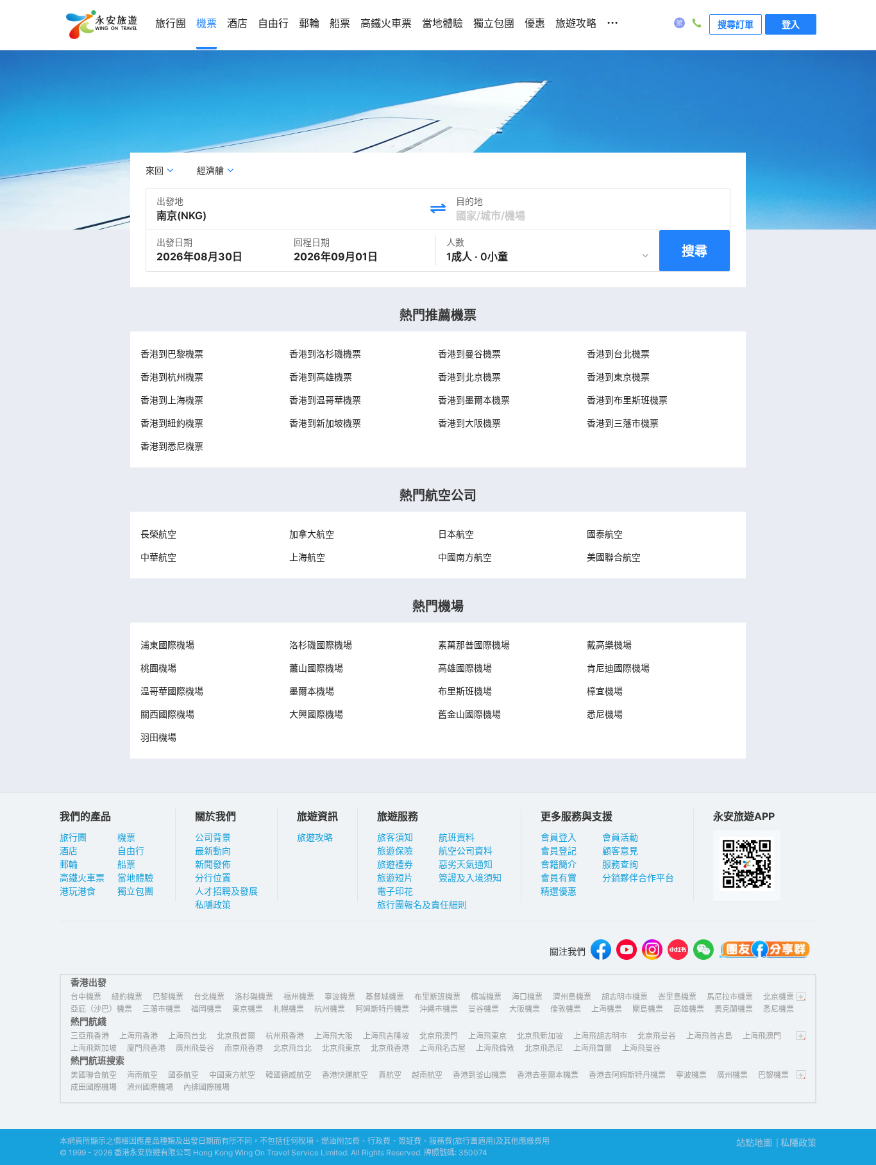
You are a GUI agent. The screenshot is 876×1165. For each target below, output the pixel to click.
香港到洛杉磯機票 (325, 353)
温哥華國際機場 (171, 690)
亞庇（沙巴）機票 (101, 1009)
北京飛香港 (390, 1048)
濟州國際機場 (150, 1087)
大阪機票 (524, 1009)
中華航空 (158, 556)
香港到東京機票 (618, 376)
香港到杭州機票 (171, 376)
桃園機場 (158, 667)
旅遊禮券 (395, 864)
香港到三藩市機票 (623, 422)
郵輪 (69, 864)
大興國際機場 (316, 713)
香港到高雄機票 (320, 376)
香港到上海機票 (171, 399)
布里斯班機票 (437, 997)
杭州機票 (329, 1009)
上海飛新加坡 (94, 1048)
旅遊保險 (395, 850)
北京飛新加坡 (540, 1036)
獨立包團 (135, 890)
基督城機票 (385, 997)
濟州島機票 (572, 997)
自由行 (130, 850)
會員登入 (559, 837)
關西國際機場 (167, 713)
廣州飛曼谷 (195, 1048)
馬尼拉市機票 (730, 997)
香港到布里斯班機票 (627, 399)
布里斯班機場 (465, 690)
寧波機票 (339, 997)
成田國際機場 (94, 1087)
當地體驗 (135, 877)
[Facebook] (601, 951)
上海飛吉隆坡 (386, 1036)
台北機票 (209, 997)
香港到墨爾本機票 (474, 399)
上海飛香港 (138, 1036)
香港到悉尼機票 (171, 445)
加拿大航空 (311, 533)
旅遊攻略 (315, 837)
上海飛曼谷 (641, 1048)
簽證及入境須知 (470, 877)
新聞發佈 (213, 864)
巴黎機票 (168, 997)
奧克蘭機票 (733, 1009)
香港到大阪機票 (469, 422)
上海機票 (606, 1009)
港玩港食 (78, 890)
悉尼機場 (605, 713)
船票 (126, 864)
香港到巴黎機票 (171, 353)
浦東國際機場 (167, 644)
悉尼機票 (778, 1009)
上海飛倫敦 (495, 1048)
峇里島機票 (677, 997)
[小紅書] (678, 951)
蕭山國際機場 (316, 667)
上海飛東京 (487, 1036)
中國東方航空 (232, 1075)
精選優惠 (559, 890)
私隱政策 (213, 904)
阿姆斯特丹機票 (382, 1009)
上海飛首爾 (592, 1048)
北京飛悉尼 (544, 1048)
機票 (126, 837)
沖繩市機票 (438, 1009)
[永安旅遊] (101, 25)
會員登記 (559, 850)
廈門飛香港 (146, 1048)
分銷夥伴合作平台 (638, 877)
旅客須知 (395, 837)
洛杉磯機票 (254, 997)
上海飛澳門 (762, 1036)
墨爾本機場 (311, 690)
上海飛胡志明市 (600, 1036)
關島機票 (647, 1009)
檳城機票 (486, 997)
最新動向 (213, 850)
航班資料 (457, 837)
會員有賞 (559, 877)
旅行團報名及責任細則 (422, 904)
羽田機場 (158, 737)
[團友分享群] (765, 951)
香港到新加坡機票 (325, 422)
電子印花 (395, 890)
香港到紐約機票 (171, 422)
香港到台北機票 (618, 353)
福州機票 (298, 997)
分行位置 (213, 877)
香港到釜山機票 (480, 1075)
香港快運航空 (345, 1075)
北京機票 (778, 997)
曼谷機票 (483, 1009)
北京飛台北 (292, 1048)
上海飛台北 (187, 1036)
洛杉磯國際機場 (320, 644)
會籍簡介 (559, 864)
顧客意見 (620, 850)
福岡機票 (206, 1009)
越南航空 (427, 1075)
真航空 (389, 1075)
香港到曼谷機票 (469, 353)
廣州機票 (732, 1075)
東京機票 (247, 1009)
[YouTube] (626, 951)
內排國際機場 (206, 1087)
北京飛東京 (341, 1048)
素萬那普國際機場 (474, 644)
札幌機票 (288, 1009)
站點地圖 (754, 1142)
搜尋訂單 (736, 24)
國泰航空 (605, 533)
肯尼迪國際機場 (618, 667)
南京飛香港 (243, 1048)
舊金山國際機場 (469, 713)
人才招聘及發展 (226, 890)
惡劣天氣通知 (466, 864)
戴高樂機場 (609, 644)
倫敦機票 (565, 1009)
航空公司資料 (466, 850)
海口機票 (527, 997)
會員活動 (620, 837)
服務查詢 (620, 864)
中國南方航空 (465, 556)
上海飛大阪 (333, 1036)
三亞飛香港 (90, 1036)
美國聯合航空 (614, 556)
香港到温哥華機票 (325, 399)
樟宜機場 (605, 690)
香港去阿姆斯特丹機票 (627, 1075)
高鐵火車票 (82, 877)
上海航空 (307, 556)
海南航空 (142, 1075)
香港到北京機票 (469, 376)
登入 (791, 24)
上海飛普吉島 (709, 1036)
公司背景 (213, 837)
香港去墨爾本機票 (547, 1075)
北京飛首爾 (236, 1036)
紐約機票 (127, 997)
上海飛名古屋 (442, 1048)
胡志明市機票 (625, 997)
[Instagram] (652, 951)
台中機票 (86, 997)
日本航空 (456, 533)
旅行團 (73, 837)
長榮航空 (158, 533)
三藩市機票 (161, 1009)
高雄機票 (688, 1009)
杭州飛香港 (284, 1036)
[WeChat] (703, 951)
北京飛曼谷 (656, 1036)
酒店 (69, 850)
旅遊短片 (395, 877)
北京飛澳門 (438, 1036)
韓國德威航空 (288, 1075)
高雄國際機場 (465, 667)
